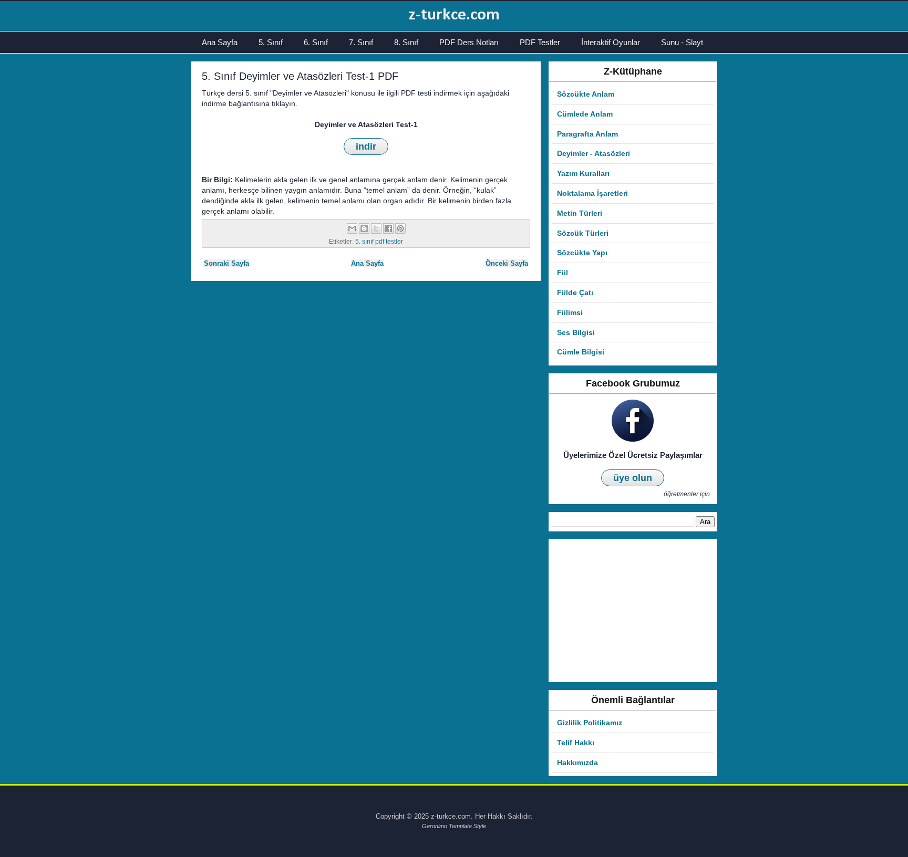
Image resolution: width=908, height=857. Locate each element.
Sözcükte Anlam (585, 94)
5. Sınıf (271, 42)
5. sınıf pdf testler (379, 241)
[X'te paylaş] (376, 228)
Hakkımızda (577, 762)
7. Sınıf (361, 42)
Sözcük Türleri (582, 233)
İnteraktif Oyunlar (610, 42)
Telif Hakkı (575, 742)
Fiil (562, 272)
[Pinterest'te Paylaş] (400, 228)
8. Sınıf (406, 42)
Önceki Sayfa (507, 263)
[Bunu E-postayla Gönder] (352, 228)
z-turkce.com (454, 15)
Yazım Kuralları (583, 173)
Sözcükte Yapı (582, 252)
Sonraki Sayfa (226, 263)
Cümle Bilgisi (580, 352)
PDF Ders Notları (469, 42)
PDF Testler (540, 42)
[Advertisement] (632, 610)
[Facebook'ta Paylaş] (388, 228)
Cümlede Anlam (585, 114)
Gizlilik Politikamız (589, 722)
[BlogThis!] (364, 228)
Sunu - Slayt (682, 42)
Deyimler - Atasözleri (593, 153)
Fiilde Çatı (575, 292)
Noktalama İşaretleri (592, 193)
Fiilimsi (570, 312)
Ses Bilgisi (576, 332)
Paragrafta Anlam (587, 134)
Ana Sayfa (220, 42)
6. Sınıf (316, 42)
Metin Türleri (579, 213)
